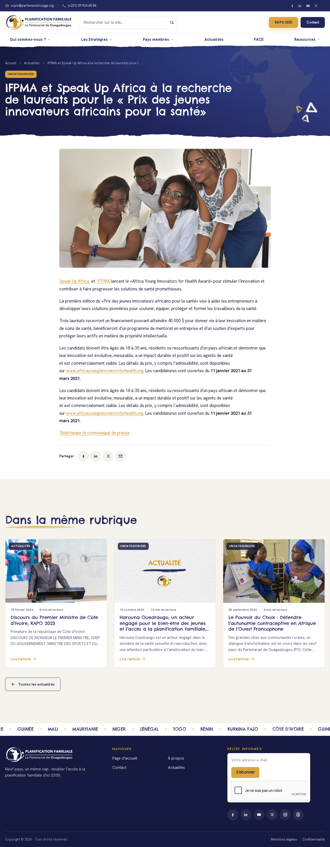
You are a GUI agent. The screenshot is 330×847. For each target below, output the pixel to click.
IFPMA (103, 281)
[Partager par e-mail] (120, 456)
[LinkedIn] (300, 6)
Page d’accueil (124, 758)
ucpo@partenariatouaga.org (32, 5)
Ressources (304, 39)
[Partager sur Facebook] (83, 456)
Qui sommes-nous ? (28, 39)
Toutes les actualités (36, 684)
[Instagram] (285, 814)
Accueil (10, 63)
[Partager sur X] (108, 456)
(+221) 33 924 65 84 (82, 5)
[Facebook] (292, 6)
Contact (313, 22)
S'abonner (245, 772)
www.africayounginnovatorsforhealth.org (104, 370)
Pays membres (156, 39)
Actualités (213, 39)
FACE (259, 39)
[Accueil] (54, 754)
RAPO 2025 (283, 22)
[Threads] (298, 814)
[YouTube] (308, 6)
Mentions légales (284, 839)
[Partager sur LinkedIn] (95, 456)
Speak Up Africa (74, 281)
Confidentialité (313, 839)
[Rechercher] (172, 22)
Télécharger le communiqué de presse (94, 433)
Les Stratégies (94, 39)
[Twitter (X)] (316, 6)
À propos (176, 758)
